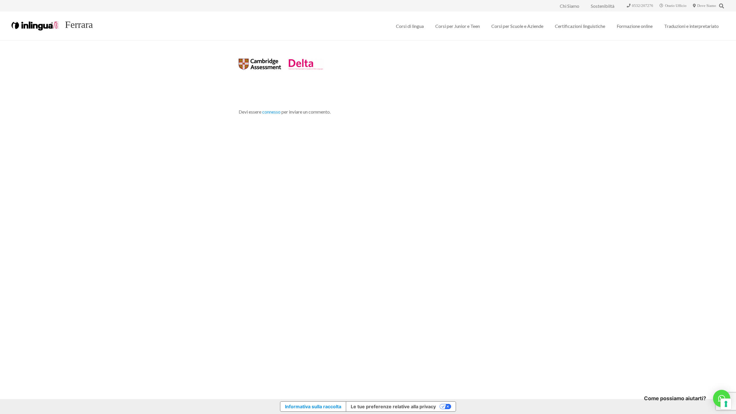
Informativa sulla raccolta (313, 406)
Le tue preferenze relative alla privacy (393, 406)
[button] (721, 5)
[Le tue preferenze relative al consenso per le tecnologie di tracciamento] (725, 403)
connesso (271, 111)
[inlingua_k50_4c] (35, 26)
